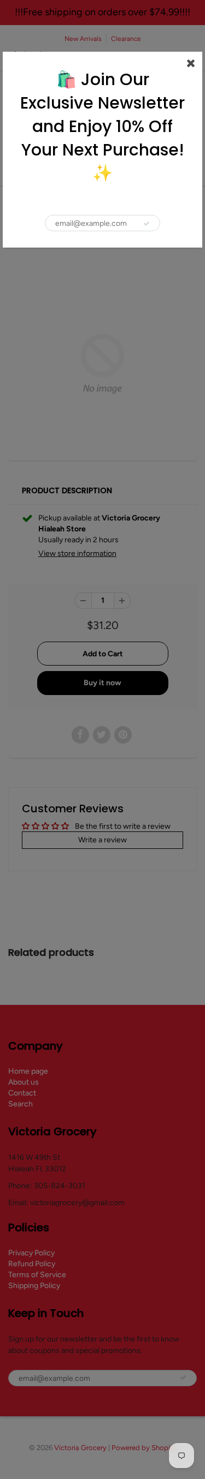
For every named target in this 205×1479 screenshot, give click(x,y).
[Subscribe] (146, 223)
